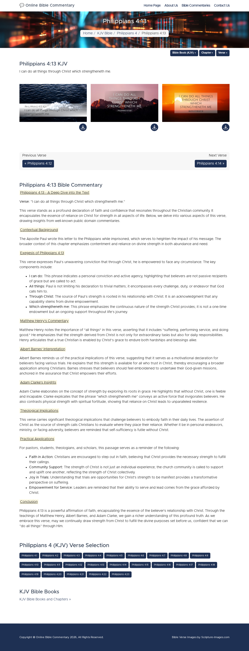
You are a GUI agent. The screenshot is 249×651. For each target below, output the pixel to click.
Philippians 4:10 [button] (30, 565)
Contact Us (222, 5)
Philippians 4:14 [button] (118, 565)
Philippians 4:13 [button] (96, 565)
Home (88, 33)
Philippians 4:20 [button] (53, 574)
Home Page (152, 5)
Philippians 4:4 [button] (93, 555)
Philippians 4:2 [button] (50, 555)
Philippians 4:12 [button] (73, 565)
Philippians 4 (127, 33)
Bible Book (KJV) (183, 53)
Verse (221, 53)
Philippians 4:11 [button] (52, 565)
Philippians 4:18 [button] (206, 565)
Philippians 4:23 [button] (120, 574)
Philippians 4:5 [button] (115, 555)
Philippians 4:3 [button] (72, 555)
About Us (171, 5)
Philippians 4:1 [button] (29, 555)
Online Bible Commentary (52, 637)
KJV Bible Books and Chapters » (45, 599)
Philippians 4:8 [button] (179, 555)
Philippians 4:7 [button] (157, 555)
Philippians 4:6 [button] (136, 555)
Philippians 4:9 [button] (200, 555)
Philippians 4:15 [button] (140, 565)
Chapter (206, 53)
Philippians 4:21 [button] (75, 574)
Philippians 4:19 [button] (30, 574)
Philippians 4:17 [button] (184, 565)
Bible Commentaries (196, 5)
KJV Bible (104, 33)
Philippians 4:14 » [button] (210, 163)
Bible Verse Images (184, 637)
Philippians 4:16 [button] (162, 565)
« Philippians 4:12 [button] (38, 163)
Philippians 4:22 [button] (98, 574)
